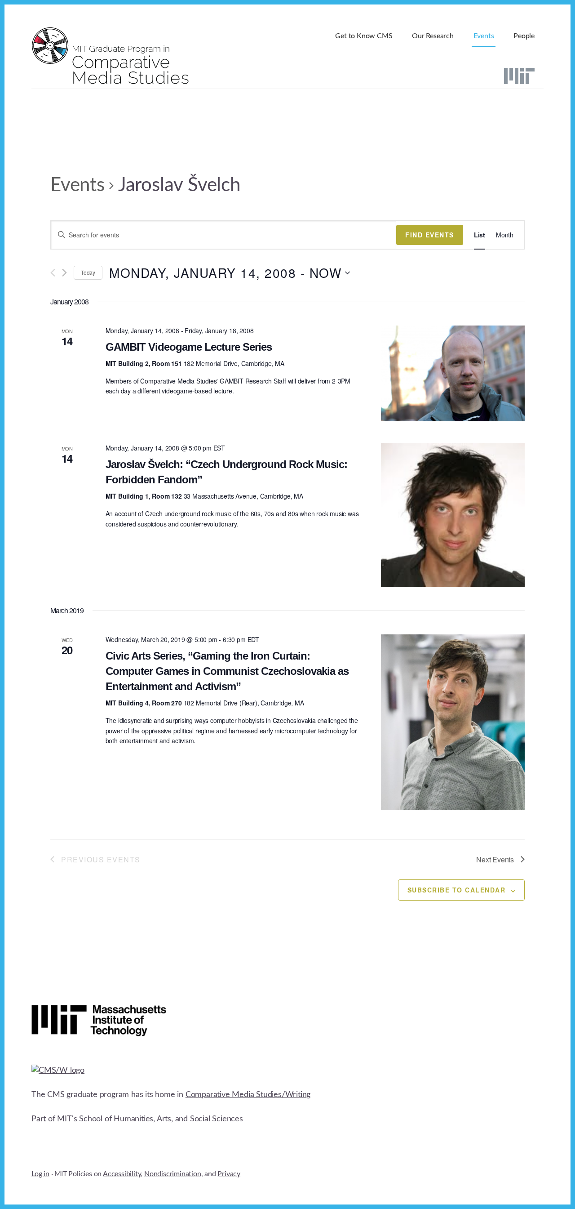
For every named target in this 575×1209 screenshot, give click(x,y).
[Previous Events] (52, 272)
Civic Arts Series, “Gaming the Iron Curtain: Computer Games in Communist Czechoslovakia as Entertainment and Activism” (227, 671)
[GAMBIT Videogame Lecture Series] (453, 373)
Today (88, 272)
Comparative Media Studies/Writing (248, 1095)
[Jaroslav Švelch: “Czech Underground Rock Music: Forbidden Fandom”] (453, 515)
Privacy (228, 1174)
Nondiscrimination (172, 1174)
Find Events (429, 234)
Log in (40, 1174)
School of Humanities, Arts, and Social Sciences (161, 1119)
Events (77, 185)
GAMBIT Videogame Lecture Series (189, 347)
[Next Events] (64, 272)
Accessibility (122, 1174)
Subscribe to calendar (456, 889)
